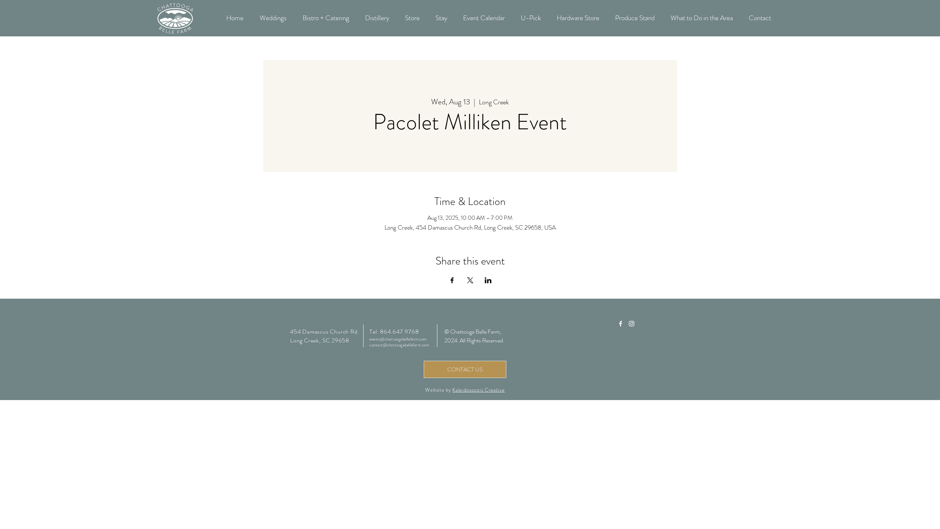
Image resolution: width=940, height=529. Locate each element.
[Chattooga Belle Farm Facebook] (620, 323)
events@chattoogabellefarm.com (398, 339)
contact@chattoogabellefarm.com (399, 345)
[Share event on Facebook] (452, 280)
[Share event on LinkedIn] (488, 280)
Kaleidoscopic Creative (478, 389)
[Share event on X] (470, 280)
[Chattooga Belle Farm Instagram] (631, 323)
